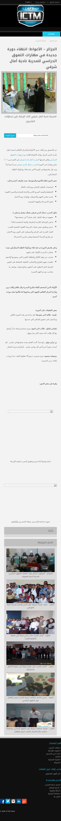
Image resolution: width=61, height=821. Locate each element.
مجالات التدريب (54, 747)
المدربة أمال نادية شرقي (29, 160)
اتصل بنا (57, 796)
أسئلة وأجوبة (55, 790)
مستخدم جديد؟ (40, 2)
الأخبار (57, 756)
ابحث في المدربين (53, 753)
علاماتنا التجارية (54, 793)
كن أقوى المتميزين (52, 773)
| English (28, 2)
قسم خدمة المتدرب (52, 784)
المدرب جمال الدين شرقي (27, 164)
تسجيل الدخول (54, 2)
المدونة (57, 762)
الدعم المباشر (54, 787)
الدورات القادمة (54, 750)
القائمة (51, 34)
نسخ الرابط (10, 135)
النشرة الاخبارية (54, 759)
